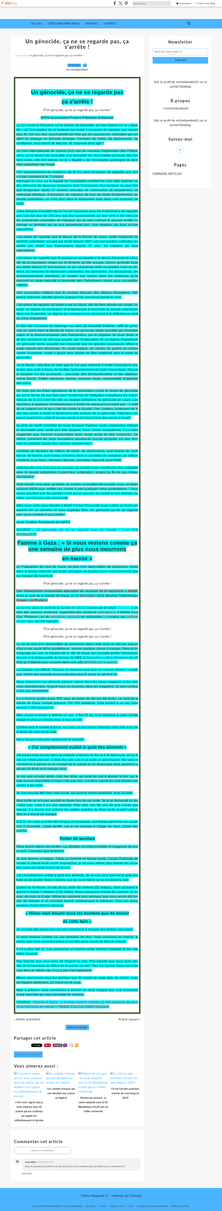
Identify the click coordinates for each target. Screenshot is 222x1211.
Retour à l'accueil (77, 1027)
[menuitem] (37, 23)
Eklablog (135, 1195)
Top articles (90, 1206)
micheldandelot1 (187, 82)
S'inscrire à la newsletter (28, 1054)
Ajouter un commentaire (42, 1150)
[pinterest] (126, 3)
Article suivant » (129, 1019)
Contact (110, 23)
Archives (92, 23)
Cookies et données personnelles (153, 1206)
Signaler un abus (117, 1206)
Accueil (36, 23)
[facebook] (115, 3)
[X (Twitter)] (120, 3)
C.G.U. (132, 1206)
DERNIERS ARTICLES (167, 174)
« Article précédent (27, 1019)
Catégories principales (64, 23)
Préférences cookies (180, 1206)
